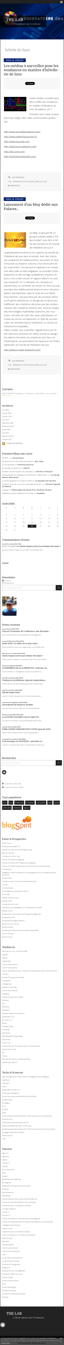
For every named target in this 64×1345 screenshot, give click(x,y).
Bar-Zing (39, 461)
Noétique (5, 1189)
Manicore (5, 1241)
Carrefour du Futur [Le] (11, 856)
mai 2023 (5, 433)
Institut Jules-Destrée (10, 1248)
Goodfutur (6, 994)
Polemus (5, 1297)
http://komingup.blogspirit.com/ (20, 156)
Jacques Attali (7, 901)
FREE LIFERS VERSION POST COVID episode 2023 (26, 729)
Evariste (5, 1109)
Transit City (6, 1043)
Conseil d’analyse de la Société (13, 977)
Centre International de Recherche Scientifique (19, 1096)
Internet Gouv (7, 1119)
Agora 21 (5, 1153)
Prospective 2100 (8, 917)
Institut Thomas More (10, 1280)
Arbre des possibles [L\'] (11, 846)
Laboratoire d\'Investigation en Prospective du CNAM (22, 907)
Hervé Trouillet (9, 546)
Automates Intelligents (10, 1093)
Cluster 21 (6, 1212)
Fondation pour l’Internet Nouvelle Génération (19, 881)
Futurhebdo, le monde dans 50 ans (15, 891)
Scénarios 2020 (7, 927)
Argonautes (6, 961)
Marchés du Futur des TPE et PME (14, 951)
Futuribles (6, 894)
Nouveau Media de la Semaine (13, 1013)
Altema (4, 958)
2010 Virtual (6, 843)
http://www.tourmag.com (16, 141)
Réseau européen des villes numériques (16, 1126)
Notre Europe (7, 1238)
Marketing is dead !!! (9, 1062)
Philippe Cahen (7, 1026)
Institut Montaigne (9, 1287)
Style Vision (6, 1039)
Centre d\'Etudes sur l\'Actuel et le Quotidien (19, 1235)
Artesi (4, 1086)
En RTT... (6, 458)
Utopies (5, 1166)
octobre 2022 (7, 439)
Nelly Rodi (6, 1010)
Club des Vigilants (9, 1209)
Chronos (5, 974)
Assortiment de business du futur (17, 705)
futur (5, 802)
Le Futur (5, 884)
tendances (17, 808)
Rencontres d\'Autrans (10, 924)
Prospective (19, 802)
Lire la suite (6, 395)
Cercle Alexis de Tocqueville (12, 1258)
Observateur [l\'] (8, 1016)
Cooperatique (7, 1099)
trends (56, 802)
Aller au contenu (8, 2)
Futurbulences (7, 888)
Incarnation (18, 458)
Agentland (6, 1080)
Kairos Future (7, 937)
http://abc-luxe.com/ (14, 151)
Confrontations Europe (10, 1261)
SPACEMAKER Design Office (12, 1036)
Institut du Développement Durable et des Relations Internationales (27, 1222)
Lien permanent (17, 177)
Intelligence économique (11, 1225)
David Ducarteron (25, 465)
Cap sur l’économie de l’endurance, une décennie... (26, 631)
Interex (4, 1056)
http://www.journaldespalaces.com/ (22, 131)
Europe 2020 (6, 878)
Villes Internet (7, 1135)
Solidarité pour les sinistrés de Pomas (17, 493)
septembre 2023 (8, 426)
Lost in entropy (7, 933)
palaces (31, 182)
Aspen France (7, 1228)
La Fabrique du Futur (10, 904)
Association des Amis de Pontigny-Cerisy (17, 850)
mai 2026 (5, 410)
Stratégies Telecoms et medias (13, 1132)
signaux (27, 808)
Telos (4, 1173)
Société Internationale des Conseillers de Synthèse (20, 930)
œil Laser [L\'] (7, 1020)
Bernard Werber (8, 853)
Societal (5, 1176)
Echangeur (6, 1103)
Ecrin (4, 1106)
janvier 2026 (6, 413)
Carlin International (9, 967)
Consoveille (6, 980)
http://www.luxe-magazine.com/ (20, 146)
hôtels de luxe (40, 182)
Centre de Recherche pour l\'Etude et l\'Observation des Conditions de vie (29, 971)
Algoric (4, 1160)
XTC (3, 1052)
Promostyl (6, 1029)
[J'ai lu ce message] (61, 1338)
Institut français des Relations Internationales (19, 1202)
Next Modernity (8, 1192)
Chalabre (41, 493)
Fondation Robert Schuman (12, 1274)
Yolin (4, 1139)
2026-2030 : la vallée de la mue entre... (20, 643)
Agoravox (5, 1156)
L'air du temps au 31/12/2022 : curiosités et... (22, 741)
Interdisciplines (8, 1244)
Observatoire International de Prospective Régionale (21, 914)
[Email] (4, 772)
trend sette (7, 808)
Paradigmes (6, 1182)
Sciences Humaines (9, 1290)
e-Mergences (6, 984)
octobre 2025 (7, 416)
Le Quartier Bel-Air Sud (45, 481)
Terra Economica (8, 1169)
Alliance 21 (6, 1163)
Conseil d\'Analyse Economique (13, 1294)
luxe (10, 802)
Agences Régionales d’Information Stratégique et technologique (25, 1076)
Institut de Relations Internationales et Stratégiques (21, 1218)
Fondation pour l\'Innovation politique (16, 1205)
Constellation (7, 869)
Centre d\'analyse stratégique (13, 859)
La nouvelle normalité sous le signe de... (21, 717)
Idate (4, 1112)
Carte (5, 563)
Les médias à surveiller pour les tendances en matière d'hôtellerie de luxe (31, 70)
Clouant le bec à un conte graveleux (17, 461)
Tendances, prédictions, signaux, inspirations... (24, 680)
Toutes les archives (14, 443)
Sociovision (6, 1033)
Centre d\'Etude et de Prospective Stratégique (19, 863)
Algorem (5, 954)
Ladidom (5, 1000)
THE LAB (14, 20)
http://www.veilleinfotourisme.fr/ (20, 136)
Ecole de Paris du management (13, 1271)
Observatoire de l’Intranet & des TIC (15, 1122)
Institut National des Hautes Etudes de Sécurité (19, 1199)
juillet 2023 (6, 430)
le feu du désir (8, 465)
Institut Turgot (7, 1277)
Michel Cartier (7, 911)
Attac (4, 1254)
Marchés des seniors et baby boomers (16, 1059)
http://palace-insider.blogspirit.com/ (22, 349)
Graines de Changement (11, 1264)
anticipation (41, 802)
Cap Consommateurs (10, 964)
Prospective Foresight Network (13, 920)
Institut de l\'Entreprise (10, 1251)
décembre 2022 (8, 436)
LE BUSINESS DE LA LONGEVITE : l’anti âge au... (25, 668)
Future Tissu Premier (10, 990)
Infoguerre (6, 1267)
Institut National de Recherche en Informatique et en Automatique (27, 1116)
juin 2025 (5, 420)
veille (50, 802)
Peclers (4, 1023)
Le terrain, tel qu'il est (11, 468)
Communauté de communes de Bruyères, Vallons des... (25, 475)
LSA (3, 1003)
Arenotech (6, 1083)
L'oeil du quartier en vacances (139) (17, 481)
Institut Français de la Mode (12, 997)
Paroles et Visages (44, 472)
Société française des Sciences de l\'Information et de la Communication (28, 1129)
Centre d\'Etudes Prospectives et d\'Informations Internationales (26, 866)
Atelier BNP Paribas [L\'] (11, 1090)
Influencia (5, 1007)
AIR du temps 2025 (11, 692)
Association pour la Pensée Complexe (16, 1231)
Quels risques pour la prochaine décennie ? (40, 546)
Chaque (5, 490)
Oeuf (4, 1284)
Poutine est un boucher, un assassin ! (17, 472)
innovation (30, 802)
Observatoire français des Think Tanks (16, 1186)
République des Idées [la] (11, 1179)
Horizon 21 (6, 1215)
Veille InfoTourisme (9, 1049)
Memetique (6, 1195)
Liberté (27, 468)
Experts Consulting (9, 987)
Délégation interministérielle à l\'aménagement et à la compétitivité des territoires (29, 873)
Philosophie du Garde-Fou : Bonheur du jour (32, 490)
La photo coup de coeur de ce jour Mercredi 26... (22, 484)
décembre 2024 (8, 423)
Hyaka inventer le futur (10, 897)
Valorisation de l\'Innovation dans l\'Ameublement (21, 1046)
